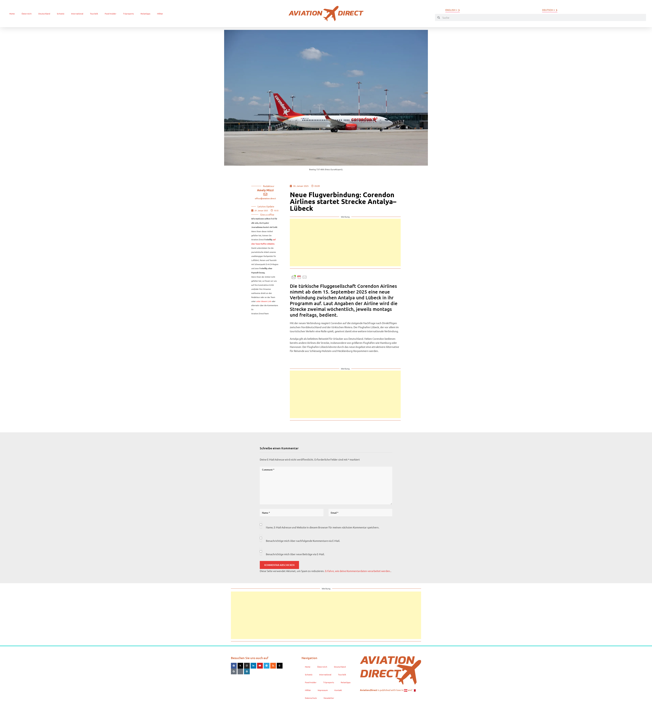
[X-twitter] (240, 666)
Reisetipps (145, 13)
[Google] (234, 671)
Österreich (27, 13)
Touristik (94, 13)
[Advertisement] (345, 242)
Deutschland (44, 13)
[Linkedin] (253, 666)
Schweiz (60, 13)
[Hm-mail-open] (240, 671)
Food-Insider (110, 13)
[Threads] (280, 666)
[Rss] (273, 666)
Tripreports (128, 13)
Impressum (323, 690)
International (77, 13)
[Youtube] (260, 666)
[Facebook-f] (234, 666)
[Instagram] (247, 666)
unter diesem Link (263, 301)
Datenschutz (311, 698)
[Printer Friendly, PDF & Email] (299, 276)
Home (12, 13)
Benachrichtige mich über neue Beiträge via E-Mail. (295, 554)
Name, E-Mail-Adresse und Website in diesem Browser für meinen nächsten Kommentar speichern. (322, 527)
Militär (160, 13)
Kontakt (338, 690)
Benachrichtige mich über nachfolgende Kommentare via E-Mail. (303, 540)
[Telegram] (266, 666)
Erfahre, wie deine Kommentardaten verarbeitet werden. (358, 571)
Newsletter (329, 698)
